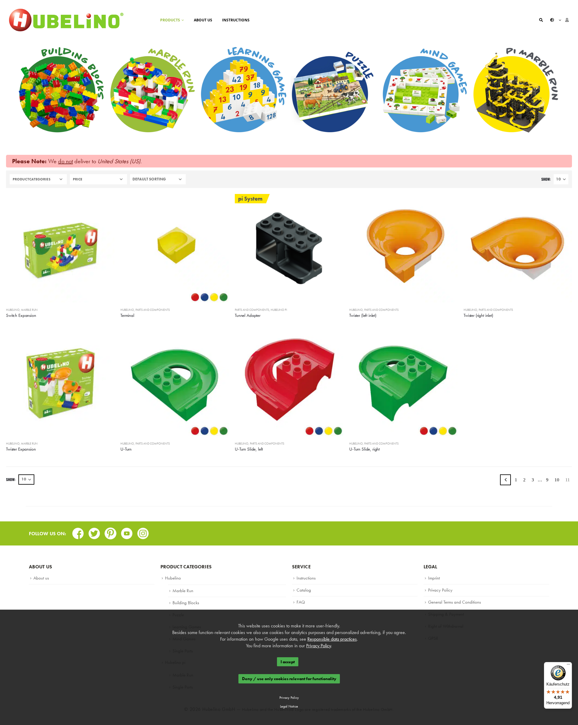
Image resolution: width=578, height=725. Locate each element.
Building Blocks (185, 603)
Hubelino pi (279, 310)
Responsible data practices (332, 639)
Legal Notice (289, 706)
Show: (546, 179)
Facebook (78, 531)
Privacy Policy (440, 590)
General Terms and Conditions (454, 602)
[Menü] (568, 665)
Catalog (304, 590)
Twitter (94, 531)
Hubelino (13, 310)
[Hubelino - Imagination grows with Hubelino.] (66, 20)
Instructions (236, 20)
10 (557, 479)
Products (170, 20)
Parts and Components (152, 310)
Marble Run (29, 310)
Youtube (127, 531)
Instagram (143, 531)
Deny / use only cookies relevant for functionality (289, 679)
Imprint (434, 578)
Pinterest (110, 531)
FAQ (301, 602)
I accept (288, 661)
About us (203, 20)
